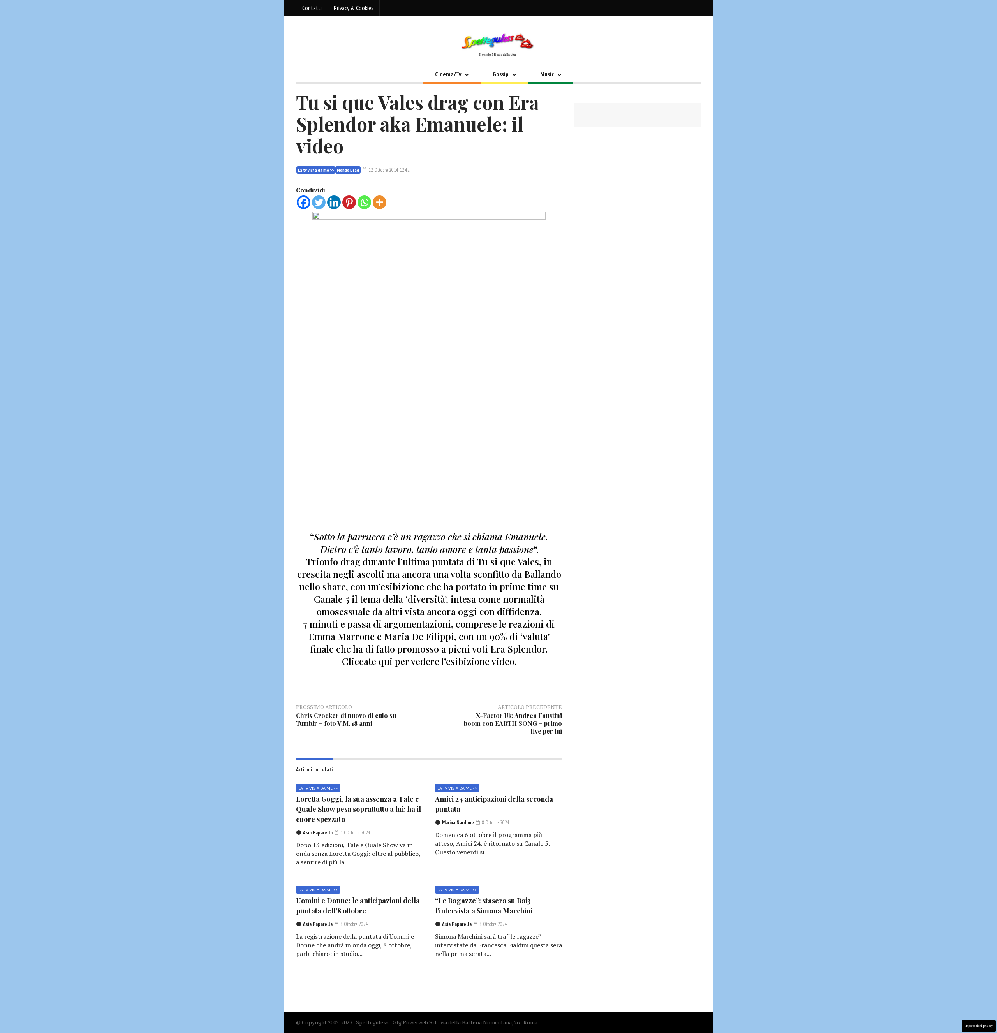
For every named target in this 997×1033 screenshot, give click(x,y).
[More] (379, 202)
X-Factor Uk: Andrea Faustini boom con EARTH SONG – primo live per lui (513, 723)
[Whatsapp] (364, 202)
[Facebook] (303, 202)
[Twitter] (319, 202)
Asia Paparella (318, 832)
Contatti (312, 8)
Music (547, 74)
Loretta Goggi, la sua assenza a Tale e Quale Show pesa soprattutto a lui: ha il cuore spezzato (358, 809)
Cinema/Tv (448, 74)
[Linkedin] (334, 202)
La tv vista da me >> (316, 170)
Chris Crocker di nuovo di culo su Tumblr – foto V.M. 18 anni (346, 719)
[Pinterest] (349, 202)
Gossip (501, 74)
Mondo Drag (348, 170)
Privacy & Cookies (353, 8)
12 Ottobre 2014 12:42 (388, 170)
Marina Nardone (458, 822)
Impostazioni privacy (979, 1026)
